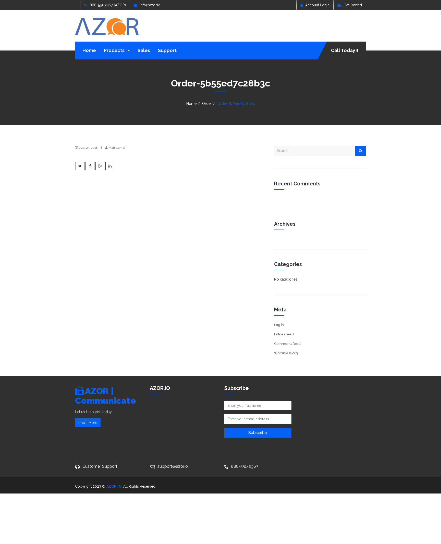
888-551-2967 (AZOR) (108, 5)
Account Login (317, 5)
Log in (279, 325)
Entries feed (284, 334)
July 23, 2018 (88, 147)
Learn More (87, 423)
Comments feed (287, 344)
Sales (144, 50)
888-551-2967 (244, 466)
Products (115, 50)
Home (89, 50)
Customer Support (99, 466)
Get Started (353, 5)
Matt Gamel (117, 147)
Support (167, 50)
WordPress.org (286, 353)
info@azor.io (150, 5)
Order (207, 104)
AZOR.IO (113, 486)
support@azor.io (172, 466)
